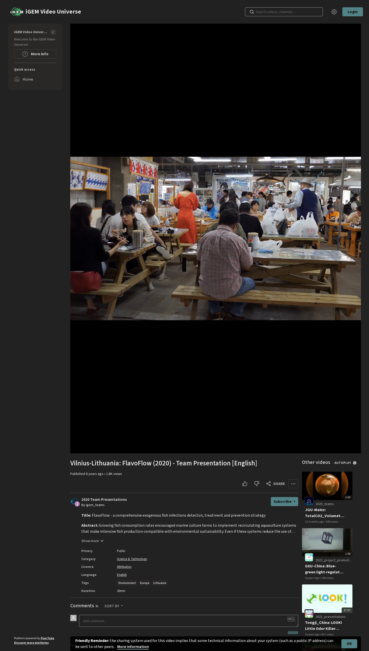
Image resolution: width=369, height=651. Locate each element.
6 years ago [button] (95, 473)
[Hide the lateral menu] (53, 32)
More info (39, 54)
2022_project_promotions (335, 560)
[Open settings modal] (334, 12)
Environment (127, 583)
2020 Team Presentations (104, 499)
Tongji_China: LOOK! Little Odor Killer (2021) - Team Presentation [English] (323, 626)
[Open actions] (293, 483)
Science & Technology (132, 559)
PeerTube (47, 638)
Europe (144, 583)
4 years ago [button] (312, 578)
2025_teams (325, 504)
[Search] (252, 11)
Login (353, 12)
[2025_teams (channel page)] (309, 500)
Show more (90, 541)
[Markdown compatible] (291, 619)
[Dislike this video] (257, 484)
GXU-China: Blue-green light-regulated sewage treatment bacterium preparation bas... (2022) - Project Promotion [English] (324, 569)
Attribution (124, 567)
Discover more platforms (31, 643)
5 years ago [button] (312, 634)
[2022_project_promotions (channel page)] (309, 557)
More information (133, 646)
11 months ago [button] (314, 522)
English (122, 575)
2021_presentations (331, 616)
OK (349, 643)
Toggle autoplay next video (356, 462)
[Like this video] (245, 484)
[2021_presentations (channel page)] (309, 613)
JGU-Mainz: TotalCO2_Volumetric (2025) (325, 513)
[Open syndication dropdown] (96, 606)
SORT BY (112, 606)
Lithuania (159, 583)
